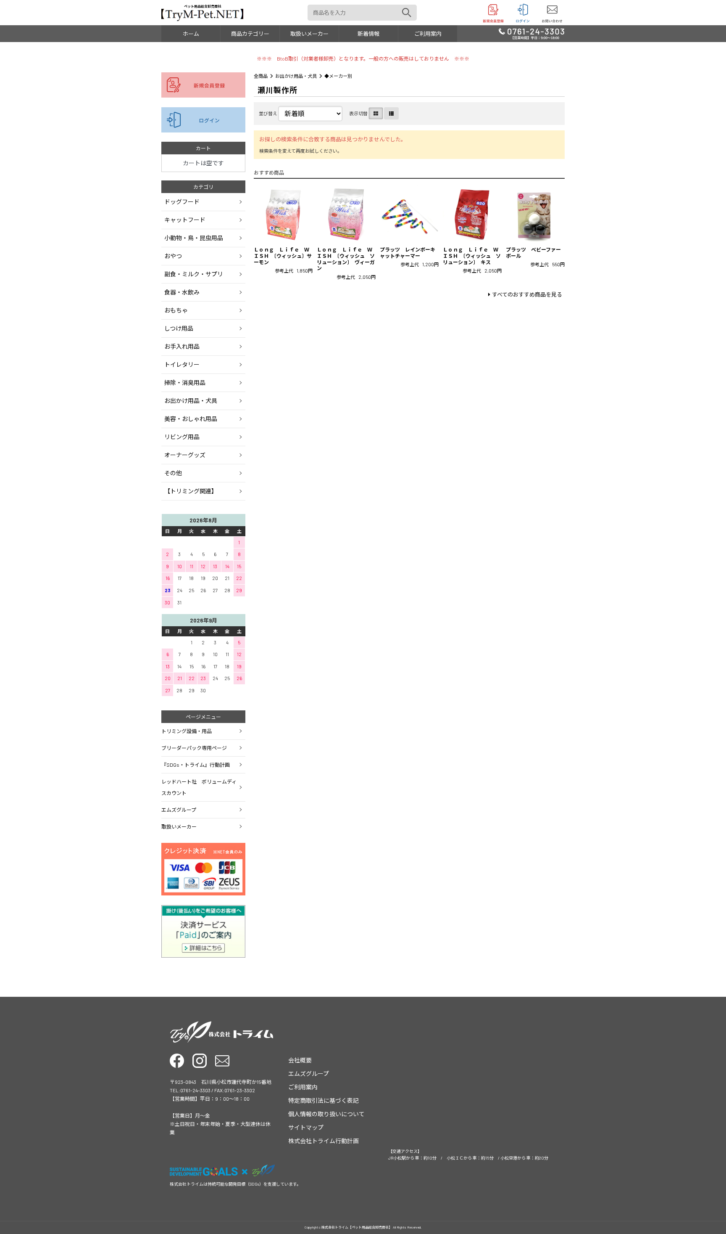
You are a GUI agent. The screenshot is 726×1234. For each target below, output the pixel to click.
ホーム (191, 33)
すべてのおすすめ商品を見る (527, 294)
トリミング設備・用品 (186, 731)
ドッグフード (182, 201)
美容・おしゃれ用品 (190, 418)
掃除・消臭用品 (184, 382)
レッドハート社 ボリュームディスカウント (199, 787)
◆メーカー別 (338, 76)
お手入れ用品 (182, 346)
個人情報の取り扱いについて (326, 1113)
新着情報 (368, 33)
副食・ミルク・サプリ (193, 274)
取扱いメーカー (309, 33)
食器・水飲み (182, 292)
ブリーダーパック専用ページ (194, 748)
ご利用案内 (428, 33)
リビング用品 (182, 436)
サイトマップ (306, 1127)
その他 (173, 473)
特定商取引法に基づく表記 (323, 1100)
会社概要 (300, 1060)
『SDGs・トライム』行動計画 (195, 765)
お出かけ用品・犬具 (296, 76)
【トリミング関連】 (190, 491)
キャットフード (184, 219)
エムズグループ (178, 810)
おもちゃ (176, 310)
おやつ (173, 256)
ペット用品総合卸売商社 (202, 6)
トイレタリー (182, 364)
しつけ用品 (178, 328)
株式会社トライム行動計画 (323, 1140)
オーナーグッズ (184, 454)
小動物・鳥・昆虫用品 (193, 237)
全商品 (261, 76)
